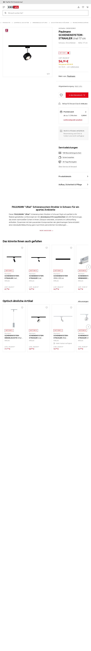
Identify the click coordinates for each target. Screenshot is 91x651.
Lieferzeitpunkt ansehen (73, 120)
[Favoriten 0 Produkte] (83, 7)
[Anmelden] (78, 7)
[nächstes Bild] (88, 267)
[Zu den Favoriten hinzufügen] (61, 95)
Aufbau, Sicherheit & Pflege (70, 184)
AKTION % (63, 53)
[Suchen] (5, 13)
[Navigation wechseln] (4, 7)
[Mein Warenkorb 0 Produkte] (87, 7)
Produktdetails (65, 176)
